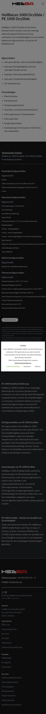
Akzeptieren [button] (27, 366)
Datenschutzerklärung (23, 363)
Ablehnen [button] (38, 366)
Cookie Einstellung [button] (12, 366)
